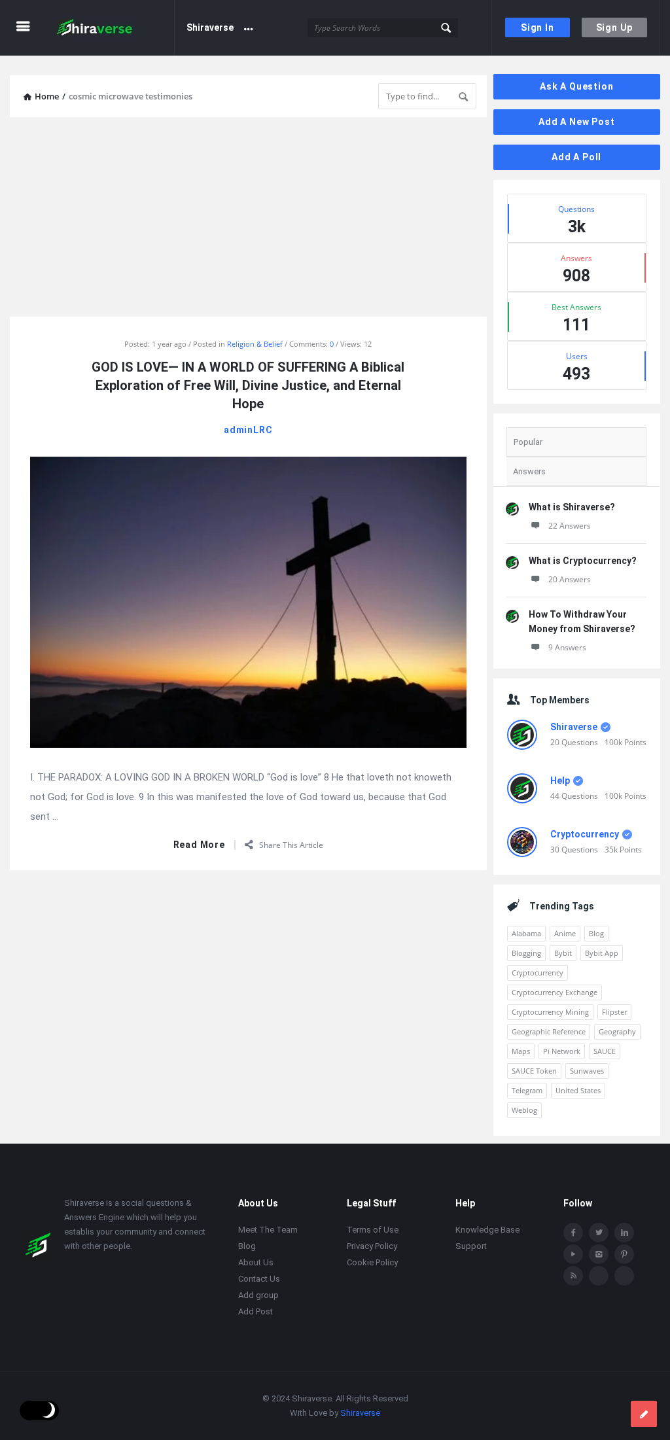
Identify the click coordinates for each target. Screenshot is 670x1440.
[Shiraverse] (112, 28)
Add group (258, 1295)
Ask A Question (576, 86)
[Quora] (624, 1276)
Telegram (527, 1090)
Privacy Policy (372, 1246)
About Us (255, 1262)
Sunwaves (587, 1071)
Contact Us (259, 1279)
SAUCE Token (534, 1071)
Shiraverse (210, 27)
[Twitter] (598, 1232)
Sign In (537, 27)
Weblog (524, 1110)
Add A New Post (576, 121)
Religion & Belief (255, 344)
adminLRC (248, 430)
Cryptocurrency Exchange (554, 992)
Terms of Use (372, 1230)
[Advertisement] (248, 218)
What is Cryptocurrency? (583, 560)
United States (578, 1090)
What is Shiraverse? (572, 507)
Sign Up (614, 27)
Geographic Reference (549, 1031)
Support (471, 1246)
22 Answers (569, 525)
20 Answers (569, 579)
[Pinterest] (624, 1254)
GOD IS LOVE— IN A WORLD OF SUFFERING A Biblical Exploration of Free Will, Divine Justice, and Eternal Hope (248, 385)
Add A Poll (576, 157)
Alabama (526, 933)
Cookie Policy (372, 1262)
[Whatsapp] (598, 1276)
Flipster (614, 1012)
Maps (521, 1051)
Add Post (255, 1311)
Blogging (526, 953)
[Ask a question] (644, 1414)
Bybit (563, 953)
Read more (199, 845)
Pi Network (561, 1051)
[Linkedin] (624, 1232)
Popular (528, 442)
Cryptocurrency (584, 834)
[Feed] (573, 1276)
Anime (565, 933)
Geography (617, 1031)
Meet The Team (268, 1230)
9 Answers (567, 647)
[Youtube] (573, 1254)
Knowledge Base (487, 1230)
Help (560, 780)
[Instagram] (598, 1254)
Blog (596, 933)
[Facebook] (573, 1232)
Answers (529, 471)
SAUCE (604, 1051)
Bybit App (601, 953)
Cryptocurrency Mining (550, 1012)
